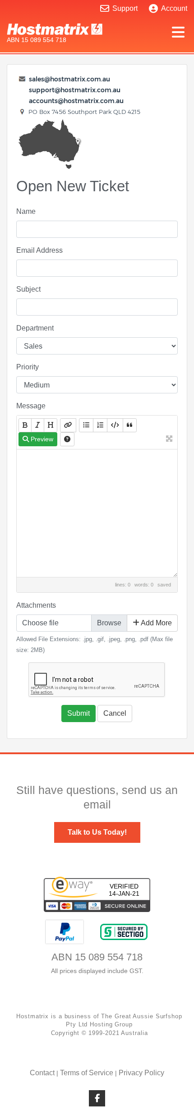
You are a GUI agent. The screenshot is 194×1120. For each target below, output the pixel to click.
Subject (28, 289)
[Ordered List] (100, 425)
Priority (27, 367)
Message (31, 406)
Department (35, 328)
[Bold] (25, 425)
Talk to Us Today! (97, 832)
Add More (155, 623)
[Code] (115, 425)
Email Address (39, 250)
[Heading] (50, 425)
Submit (78, 713)
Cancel (114, 713)
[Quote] (130, 425)
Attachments (36, 605)
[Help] (67, 439)
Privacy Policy (141, 1073)
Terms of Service (86, 1073)
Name (26, 211)
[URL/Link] (68, 425)
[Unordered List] (86, 425)
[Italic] (37, 425)
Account (174, 8)
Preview (41, 439)
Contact (42, 1073)
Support (125, 8)
